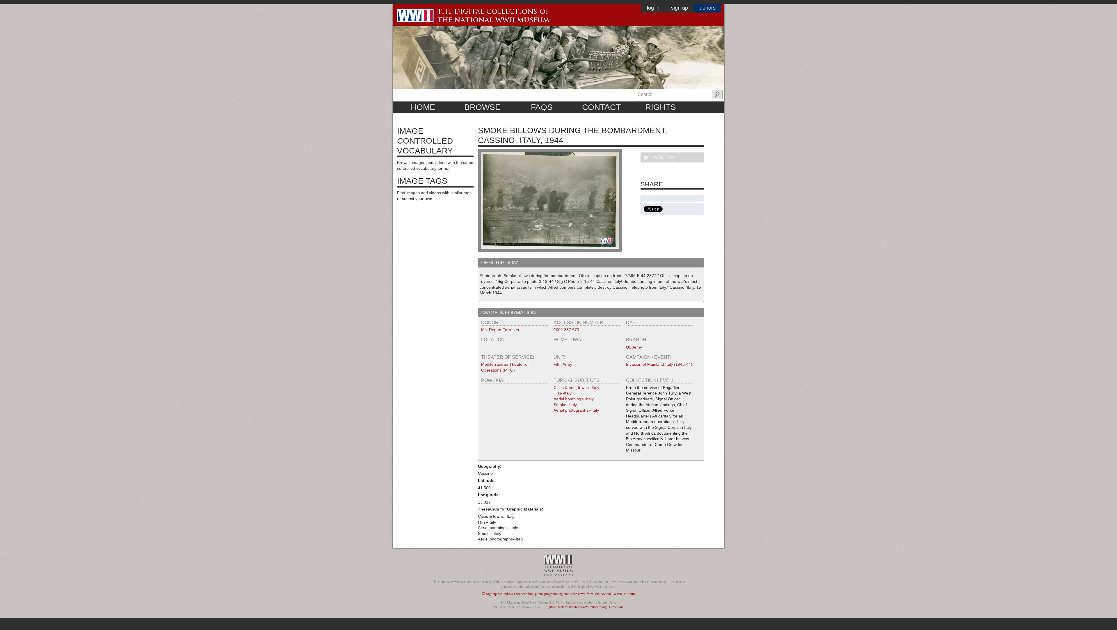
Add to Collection (660, 158)
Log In (653, 8)
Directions (616, 606)
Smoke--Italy (565, 404)
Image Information (508, 312)
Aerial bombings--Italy (574, 399)
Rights (660, 107)
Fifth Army (563, 364)
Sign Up (679, 8)
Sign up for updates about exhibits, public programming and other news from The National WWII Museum (561, 593)
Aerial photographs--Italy (576, 410)
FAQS (542, 107)
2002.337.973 (566, 329)
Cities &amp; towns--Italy (576, 387)
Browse (482, 107)
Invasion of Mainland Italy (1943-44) (659, 364)
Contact (601, 107)
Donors (708, 8)
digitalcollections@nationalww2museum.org (576, 606)
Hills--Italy (563, 393)
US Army (634, 347)
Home (423, 107)
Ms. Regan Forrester (500, 329)
